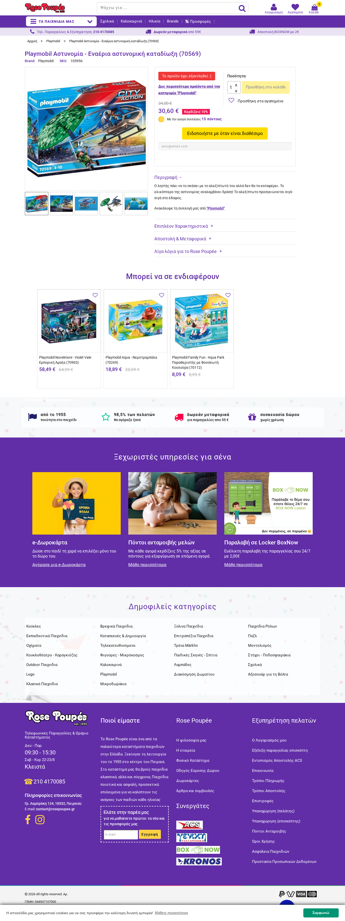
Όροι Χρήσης (263, 841)
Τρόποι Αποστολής (268, 791)
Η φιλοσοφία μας (191, 740)
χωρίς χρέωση (272, 420)
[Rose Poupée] (59, 8)
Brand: (30, 61)
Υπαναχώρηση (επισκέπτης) (276, 821)
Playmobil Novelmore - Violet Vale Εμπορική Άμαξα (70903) (65, 359)
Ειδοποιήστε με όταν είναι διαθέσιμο (225, 133)
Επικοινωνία (262, 770)
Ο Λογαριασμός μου (269, 740)
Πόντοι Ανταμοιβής (269, 831)
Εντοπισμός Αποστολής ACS (277, 760)
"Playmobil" (216, 208)
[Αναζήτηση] (242, 8)
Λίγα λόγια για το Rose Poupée (185, 251)
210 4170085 (49, 781)
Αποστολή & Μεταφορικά (180, 238)
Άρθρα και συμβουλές (195, 791)
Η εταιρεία (185, 750)
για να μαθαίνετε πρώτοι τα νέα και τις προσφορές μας (134, 821)
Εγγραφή (149, 834)
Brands (173, 21)
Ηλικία (154, 21)
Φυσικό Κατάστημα (192, 760)
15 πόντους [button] (212, 119)
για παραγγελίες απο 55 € (208, 420)
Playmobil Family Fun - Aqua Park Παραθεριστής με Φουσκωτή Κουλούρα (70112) (198, 362)
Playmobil (46, 61)
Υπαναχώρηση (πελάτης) (273, 811)
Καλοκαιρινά (131, 21)
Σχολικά (107, 21)
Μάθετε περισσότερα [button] (171, 913)
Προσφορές (200, 21)
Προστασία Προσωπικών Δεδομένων (284, 861)
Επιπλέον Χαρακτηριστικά (181, 226)
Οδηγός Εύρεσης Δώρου (197, 770)
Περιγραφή (165, 177)
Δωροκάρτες (187, 780)
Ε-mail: (30, 809)
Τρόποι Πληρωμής (268, 780)
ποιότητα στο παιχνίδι (59, 420)
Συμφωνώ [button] (320, 913)
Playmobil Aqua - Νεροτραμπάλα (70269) (131, 359)
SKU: (63, 61)
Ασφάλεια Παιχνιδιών (270, 851)
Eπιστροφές (263, 801)
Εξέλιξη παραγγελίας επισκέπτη (280, 750)
